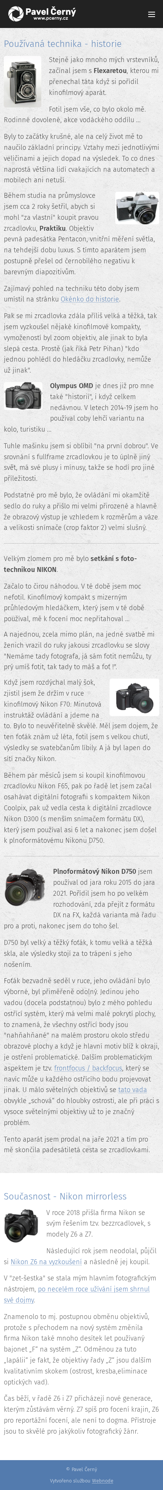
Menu (151, 14)
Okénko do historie (90, 299)
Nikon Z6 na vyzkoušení (46, 1262)
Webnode (102, 1481)
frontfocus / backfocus (88, 1068)
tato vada (132, 1090)
